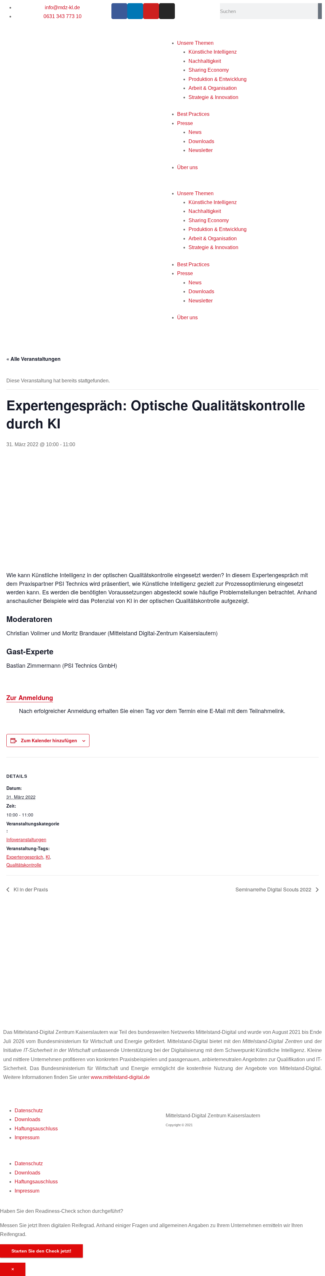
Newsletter (201, 150)
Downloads (201, 141)
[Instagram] (167, 11)
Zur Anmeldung (29, 697)
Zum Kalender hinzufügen (49, 740)
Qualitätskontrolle (23, 865)
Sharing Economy (209, 70)
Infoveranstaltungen (26, 839)
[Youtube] (151, 11)
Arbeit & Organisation (213, 88)
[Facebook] (119, 11)
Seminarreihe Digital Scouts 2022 (274, 889)
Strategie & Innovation (213, 97)
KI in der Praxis (30, 889)
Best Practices (193, 114)
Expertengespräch (24, 857)
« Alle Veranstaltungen (33, 358)
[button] (242, 184)
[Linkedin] (135, 11)
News (195, 132)
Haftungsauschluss (36, 1128)
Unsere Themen (195, 43)
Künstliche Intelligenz (213, 52)
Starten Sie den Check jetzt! (41, 1250)
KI (48, 857)
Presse (185, 123)
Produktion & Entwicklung (218, 79)
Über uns (187, 167)
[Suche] (320, 11)
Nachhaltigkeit (205, 61)
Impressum (27, 1137)
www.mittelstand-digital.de (120, 1077)
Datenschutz (29, 1110)
